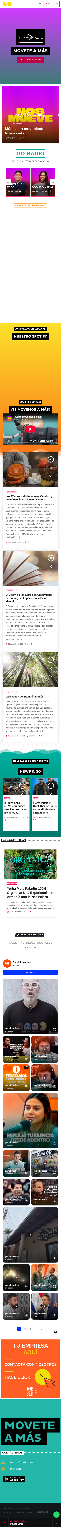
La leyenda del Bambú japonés (25, 696)
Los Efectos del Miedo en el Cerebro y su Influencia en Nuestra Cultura (29, 498)
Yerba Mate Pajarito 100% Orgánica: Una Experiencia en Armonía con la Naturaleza (30, 893)
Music (7, 798)
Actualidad (36, 183)
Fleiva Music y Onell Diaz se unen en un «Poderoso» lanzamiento (44, 808)
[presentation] (8, 182)
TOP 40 (8, 123)
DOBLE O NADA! (17, 187)
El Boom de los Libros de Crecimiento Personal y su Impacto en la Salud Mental (29, 598)
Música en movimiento (25, 129)
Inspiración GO (11, 492)
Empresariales (12, 883)
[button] (28, 833)
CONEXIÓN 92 (40, 187)
